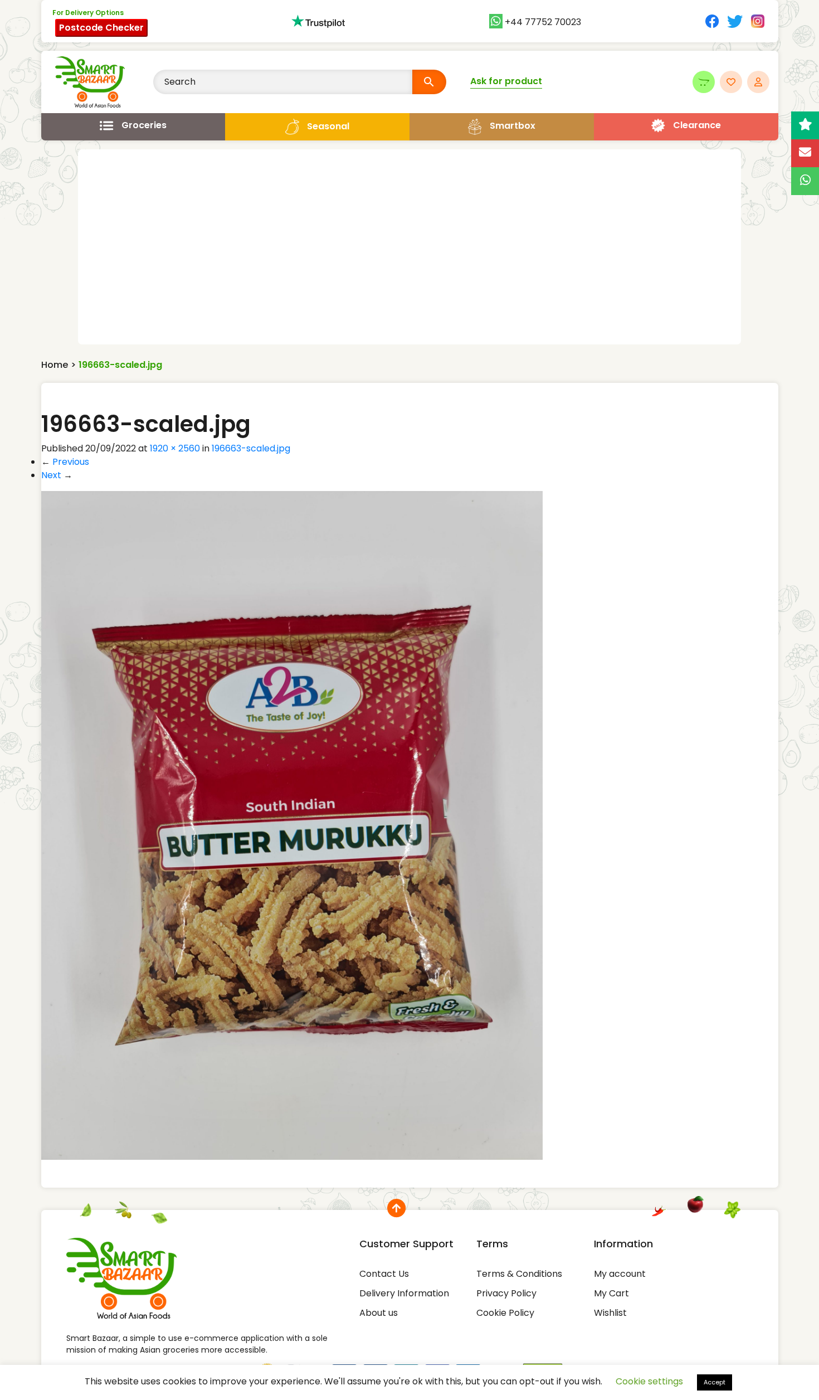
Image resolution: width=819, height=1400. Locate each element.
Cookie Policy (505, 1312)
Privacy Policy (506, 1293)
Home (54, 364)
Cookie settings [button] (649, 1381)
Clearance (697, 125)
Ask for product (506, 81)
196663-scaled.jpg (251, 448)
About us (378, 1312)
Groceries (144, 125)
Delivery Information (404, 1293)
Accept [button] (714, 1382)
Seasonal (328, 126)
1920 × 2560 (175, 448)
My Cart (611, 1293)
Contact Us (384, 1273)
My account (620, 1273)
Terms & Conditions (519, 1273)
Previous (65, 461)
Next (56, 475)
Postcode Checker (101, 27)
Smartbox (512, 125)
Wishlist (610, 1312)
